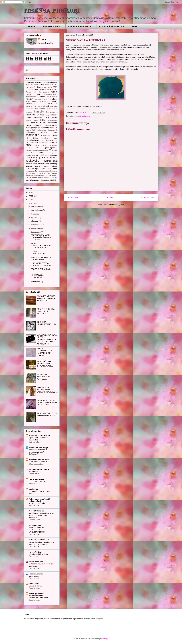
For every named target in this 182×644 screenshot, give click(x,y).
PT (50, 150)
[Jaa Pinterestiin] (103, 112)
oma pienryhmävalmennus (41, 139)
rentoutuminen (51, 155)
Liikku (42, 120)
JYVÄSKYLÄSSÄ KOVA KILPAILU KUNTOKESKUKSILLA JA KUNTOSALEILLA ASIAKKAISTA (46, 339)
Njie (27, 138)
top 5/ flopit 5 (31, 173)
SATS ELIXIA (38, 164)
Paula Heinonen (32, 143)
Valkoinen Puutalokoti (39, 469)
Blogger (106, 639)
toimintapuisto (31, 171)
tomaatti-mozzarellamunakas (48, 171)
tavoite (49, 168)
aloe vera (29, 85)
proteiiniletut (53, 145)
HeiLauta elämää (36, 479)
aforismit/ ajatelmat (34, 82)
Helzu (43, 39)
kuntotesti (40, 115)
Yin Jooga (45, 180)
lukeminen (38, 125)
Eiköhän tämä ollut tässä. (38, 598)
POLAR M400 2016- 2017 (52, 26)
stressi (54, 166)
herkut (28, 94)
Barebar (54, 85)
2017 (31, 196)
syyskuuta (35, 217)
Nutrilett (35, 138)
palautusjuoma (51, 140)
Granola (46, 92)
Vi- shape (33, 178)
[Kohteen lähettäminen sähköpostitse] (93, 112)
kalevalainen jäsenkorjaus (36, 102)
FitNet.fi (35, 89)
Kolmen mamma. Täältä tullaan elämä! (39, 500)
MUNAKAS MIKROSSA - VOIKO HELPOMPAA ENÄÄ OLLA (47, 298)
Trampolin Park (44, 173)
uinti (46, 175)
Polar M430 (40, 145)
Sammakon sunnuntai (39, 459)
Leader (28, 118)
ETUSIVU (31, 26)
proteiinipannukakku (32, 148)
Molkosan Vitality (49, 132)
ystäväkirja (52, 180)
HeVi (38, 94)
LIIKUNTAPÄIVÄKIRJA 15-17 (81, 26)
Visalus (40, 178)
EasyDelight (48, 87)
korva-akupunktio (51, 109)
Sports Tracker (42, 166)
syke (37, 168)
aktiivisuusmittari (50, 82)
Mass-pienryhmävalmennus (37, 128)
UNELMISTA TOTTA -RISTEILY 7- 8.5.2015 (41, 264)
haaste (54, 91)
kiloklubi (39, 106)
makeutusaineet (51, 125)
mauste (28, 130)
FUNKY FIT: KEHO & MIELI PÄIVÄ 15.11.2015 (45, 311)
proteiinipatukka (51, 148)
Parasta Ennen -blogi (38, 447)
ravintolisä (40, 155)
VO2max (133, 26)
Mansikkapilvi (35, 525)
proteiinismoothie (31, 150)
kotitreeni (29, 112)
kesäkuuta (35, 228)
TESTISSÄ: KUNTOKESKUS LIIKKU (47, 323)
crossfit (32, 87)
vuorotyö (37, 180)
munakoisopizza (46, 135)
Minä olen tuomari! (36, 586)
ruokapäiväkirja (49, 157)
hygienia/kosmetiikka (50, 94)
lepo (48, 117)
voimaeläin (54, 178)
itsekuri (78, 116)
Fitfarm (28, 89)
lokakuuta (35, 214)
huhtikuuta (36, 282)
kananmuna (52, 101)
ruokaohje (36, 157)
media (39, 130)
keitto (55, 104)
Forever (50, 89)
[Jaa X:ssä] (98, 112)
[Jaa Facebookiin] (101, 112)
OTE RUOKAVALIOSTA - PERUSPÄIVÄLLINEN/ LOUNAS (41, 237)
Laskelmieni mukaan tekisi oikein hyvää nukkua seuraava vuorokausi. (41, 515)
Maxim (34, 130)
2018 (31, 192)
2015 (31, 203)
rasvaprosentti (30, 155)
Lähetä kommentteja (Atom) (113, 205)
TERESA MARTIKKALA (39, 540)
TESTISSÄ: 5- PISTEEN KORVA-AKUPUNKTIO (47, 414)
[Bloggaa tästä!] (96, 112)
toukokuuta (36, 232)
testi (55, 168)
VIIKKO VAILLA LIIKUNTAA (37, 276)
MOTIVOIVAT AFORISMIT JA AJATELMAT (43, 376)
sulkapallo (30, 169)
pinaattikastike (43, 143)
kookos (42, 109)
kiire (34, 106)
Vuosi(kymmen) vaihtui (37, 503)
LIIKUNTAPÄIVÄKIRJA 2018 (111, 26)
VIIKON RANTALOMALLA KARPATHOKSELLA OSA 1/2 (45, 352)
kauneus (29, 104)
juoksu (45, 99)
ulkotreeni (53, 175)
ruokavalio (32, 160)
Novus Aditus (35, 552)
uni (27, 178)
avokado (48, 85)
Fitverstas (42, 89)
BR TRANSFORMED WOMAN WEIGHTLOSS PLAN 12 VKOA (47, 402)
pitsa (50, 143)
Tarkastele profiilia (45, 43)
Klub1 (32, 109)
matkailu (53, 128)
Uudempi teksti (73, 197)
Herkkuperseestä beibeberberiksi (36, 594)
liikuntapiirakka (52, 120)
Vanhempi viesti (148, 197)
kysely (47, 115)
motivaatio (86, 116)
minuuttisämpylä (52, 130)
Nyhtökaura (45, 138)
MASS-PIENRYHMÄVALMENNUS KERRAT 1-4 (41, 245)
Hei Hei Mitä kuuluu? (37, 481)
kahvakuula (53, 99)
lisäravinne (52, 122)
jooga (39, 99)
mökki (55, 135)
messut (43, 130)
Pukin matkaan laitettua (38, 462)
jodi (36, 99)
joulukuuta (35, 206)
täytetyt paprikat (39, 175)
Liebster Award (32, 120)
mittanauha (30, 132)
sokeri (47, 164)
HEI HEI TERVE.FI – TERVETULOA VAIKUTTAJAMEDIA (37, 530)
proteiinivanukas (42, 150)
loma (28, 125)
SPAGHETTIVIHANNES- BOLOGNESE (41, 258)
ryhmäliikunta (50, 161)
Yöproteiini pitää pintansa (38, 554)
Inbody (42, 96)
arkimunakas (39, 85)
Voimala (29, 180)
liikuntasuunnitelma (35, 122)
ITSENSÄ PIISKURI (52, 11)
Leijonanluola (38, 118)
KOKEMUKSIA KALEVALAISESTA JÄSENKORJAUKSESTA (47, 389)
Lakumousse (34, 576)
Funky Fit (37, 92)
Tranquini (54, 173)
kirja (51, 106)
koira (37, 109)
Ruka (28, 158)
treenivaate (29, 175)
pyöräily (54, 150)
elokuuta (35, 221)
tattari (43, 168)
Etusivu (110, 197)
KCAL (50, 104)
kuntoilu (39, 111)
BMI (27, 87)
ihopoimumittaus (31, 96)
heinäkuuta (36, 225)
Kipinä (46, 106)
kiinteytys (29, 106)
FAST (55, 87)
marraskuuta (36, 210)
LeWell (54, 118)
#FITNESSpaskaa (36, 511)
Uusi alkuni (34, 489)
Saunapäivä (33, 472)
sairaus (29, 164)
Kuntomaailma (51, 112)
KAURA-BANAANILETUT (39, 252)
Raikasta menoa (36, 574)
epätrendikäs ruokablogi (40, 435)
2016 (31, 200)
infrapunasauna (52, 96)
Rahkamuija (34, 584)
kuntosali (30, 114)
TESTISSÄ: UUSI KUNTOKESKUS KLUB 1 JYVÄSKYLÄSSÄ (46, 363)
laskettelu (53, 115)
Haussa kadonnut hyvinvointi (40, 491)
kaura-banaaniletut (40, 104)
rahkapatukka (52, 153)
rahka (41, 153)
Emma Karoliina (36, 562)
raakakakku (30, 153)
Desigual (40, 87)
